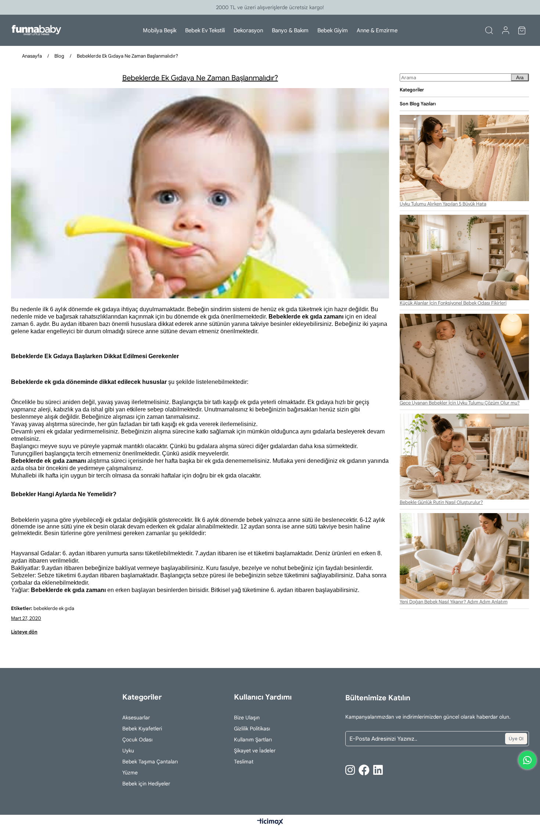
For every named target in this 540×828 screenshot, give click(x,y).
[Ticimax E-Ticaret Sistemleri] (270, 822)
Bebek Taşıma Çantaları (150, 761)
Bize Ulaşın (247, 717)
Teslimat (243, 761)
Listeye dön (24, 632)
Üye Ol (516, 738)
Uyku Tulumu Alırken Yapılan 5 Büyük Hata (443, 204)
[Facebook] (364, 770)
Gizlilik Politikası (252, 728)
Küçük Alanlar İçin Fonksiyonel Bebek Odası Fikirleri (453, 303)
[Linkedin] (378, 770)
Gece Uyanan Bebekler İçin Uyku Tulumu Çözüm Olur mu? (460, 403)
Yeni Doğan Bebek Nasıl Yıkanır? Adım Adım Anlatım (454, 602)
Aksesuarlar (136, 717)
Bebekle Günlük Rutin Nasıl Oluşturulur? (441, 502)
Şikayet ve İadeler (255, 750)
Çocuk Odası (137, 739)
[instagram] (350, 770)
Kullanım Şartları (253, 739)
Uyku (128, 750)
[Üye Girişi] (505, 30)
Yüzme (130, 772)
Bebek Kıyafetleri (142, 728)
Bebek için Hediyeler (146, 783)
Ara (519, 77)
